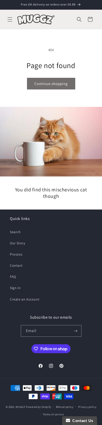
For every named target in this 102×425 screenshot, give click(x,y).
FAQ (13, 276)
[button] (9, 19)
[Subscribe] (75, 331)
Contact (16, 265)
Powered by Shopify (38, 406)
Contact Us (81, 421)
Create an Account (24, 299)
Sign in (15, 288)
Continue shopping (51, 83)
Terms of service (53, 414)
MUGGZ (20, 406)
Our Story (17, 243)
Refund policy (65, 407)
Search (15, 232)
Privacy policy (87, 407)
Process (16, 254)
